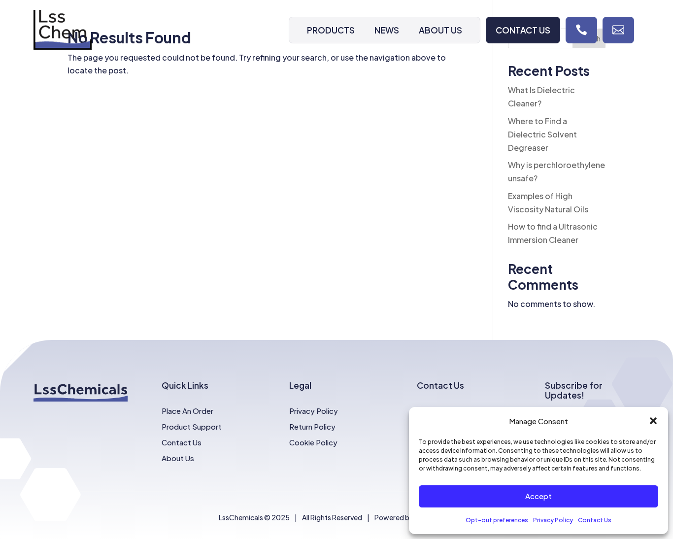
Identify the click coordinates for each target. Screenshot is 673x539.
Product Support (192, 426)
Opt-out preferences (497, 520)
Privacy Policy (553, 520)
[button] (653, 421)
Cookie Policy (313, 442)
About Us (440, 30)
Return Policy (312, 426)
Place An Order (187, 410)
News (386, 30)
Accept (538, 496)
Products (331, 30)
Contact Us (594, 520)
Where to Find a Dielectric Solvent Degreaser (542, 134)
